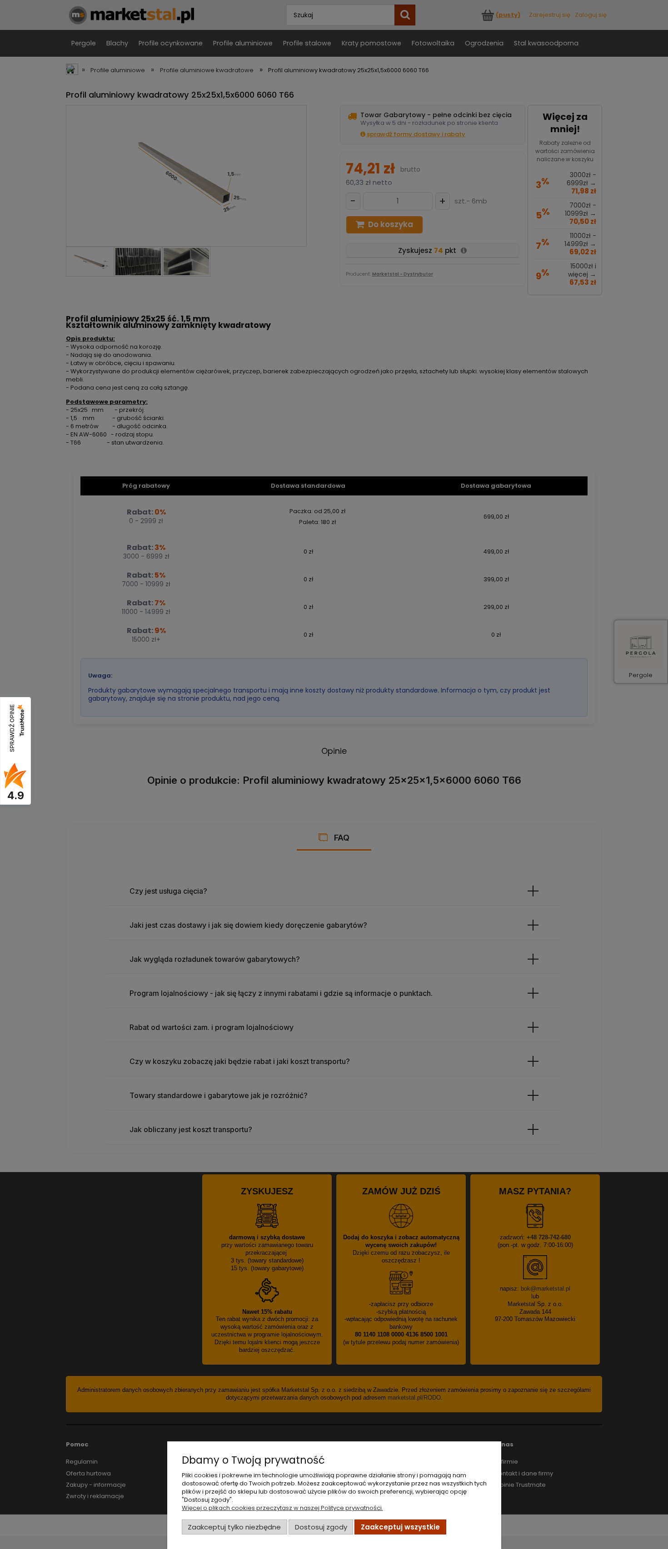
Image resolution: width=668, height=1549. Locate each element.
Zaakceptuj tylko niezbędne (234, 1527)
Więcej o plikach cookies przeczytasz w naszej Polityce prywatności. (282, 1508)
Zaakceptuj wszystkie (400, 1527)
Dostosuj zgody (321, 1527)
